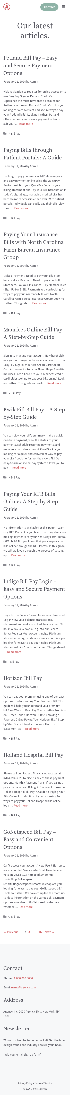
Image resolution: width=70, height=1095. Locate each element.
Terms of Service (43, 1083)
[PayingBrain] (6, 7)
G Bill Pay (14, 917)
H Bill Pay (14, 738)
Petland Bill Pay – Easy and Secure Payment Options (30, 66)
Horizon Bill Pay (22, 678)
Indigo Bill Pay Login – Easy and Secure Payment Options (34, 589)
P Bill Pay (14, 133)
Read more (26, 124)
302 (40, 932)
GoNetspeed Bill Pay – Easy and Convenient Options (29, 840)
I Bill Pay (13, 662)
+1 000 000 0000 (22, 978)
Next (50, 932)
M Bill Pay (14, 393)
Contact (49, 7)
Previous (10, 932)
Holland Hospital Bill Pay (33, 755)
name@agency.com (23, 987)
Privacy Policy (25, 1083)
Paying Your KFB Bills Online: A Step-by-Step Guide (30, 502)
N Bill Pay (14, 313)
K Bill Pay (14, 477)
